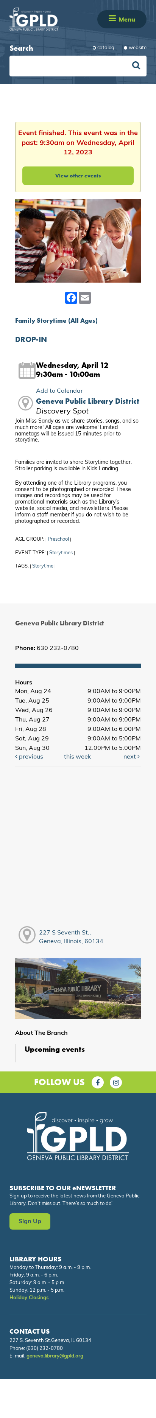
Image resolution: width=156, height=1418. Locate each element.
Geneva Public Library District (87, 401)
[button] (112, 19)
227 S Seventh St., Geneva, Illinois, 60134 (71, 937)
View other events (78, 175)
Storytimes (61, 552)
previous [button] (30, 757)
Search (21, 48)
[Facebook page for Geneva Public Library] (98, 1082)
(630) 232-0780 (44, 1348)
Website (138, 47)
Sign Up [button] (30, 1222)
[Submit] (136, 66)
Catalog (105, 47)
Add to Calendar (59, 391)
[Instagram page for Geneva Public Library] (116, 1082)
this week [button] (77, 757)
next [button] (130, 757)
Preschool (58, 539)
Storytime (42, 566)
